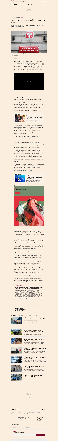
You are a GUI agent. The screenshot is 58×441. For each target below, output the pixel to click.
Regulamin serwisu (21, 416)
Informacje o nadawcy (22, 417)
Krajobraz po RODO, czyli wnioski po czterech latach (34, 178)
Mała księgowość (40, 417)
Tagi (36, 315)
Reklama (29, 413)
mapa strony (13, 427)
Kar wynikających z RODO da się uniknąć (34, 118)
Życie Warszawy (39, 420)
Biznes (27, 115)
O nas (12, 413)
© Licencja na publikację (18, 308)
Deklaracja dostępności (22, 418)
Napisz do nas (13, 416)
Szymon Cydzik (17, 58)
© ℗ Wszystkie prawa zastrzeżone (20, 309)
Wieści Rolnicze (39, 419)
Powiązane (13, 315)
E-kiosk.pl (38, 413)
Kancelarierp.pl (39, 418)
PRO (32, 4)
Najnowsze (29, 315)
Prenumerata (29, 416)
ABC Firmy (22, 17)
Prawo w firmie (18, 17)
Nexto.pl (38, 416)
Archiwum (29, 417)
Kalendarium (20, 427)
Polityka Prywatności (21, 413)
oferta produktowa (28, 427)
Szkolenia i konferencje (15, 424)
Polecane (21, 315)
